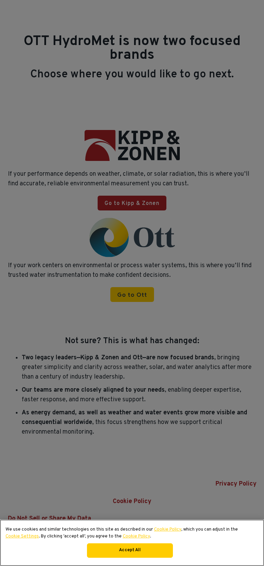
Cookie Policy (167, 529)
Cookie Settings (22, 536)
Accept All (129, 550)
